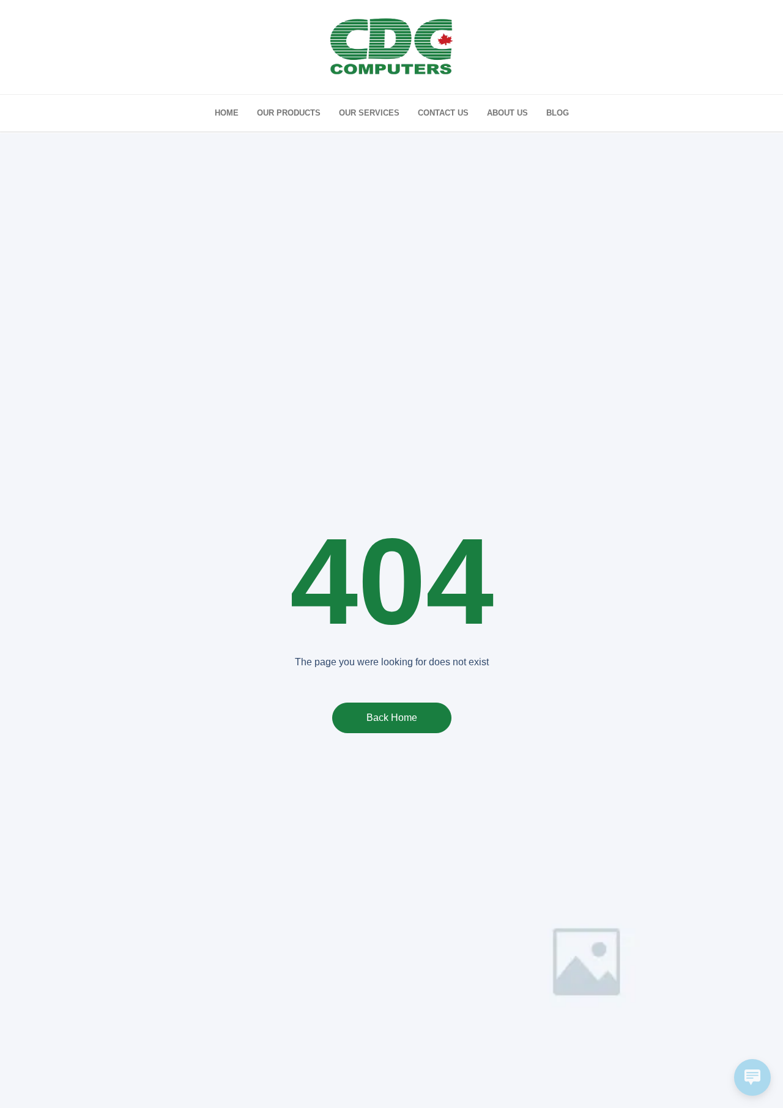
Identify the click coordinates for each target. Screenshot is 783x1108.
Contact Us (443, 112)
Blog (557, 112)
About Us (507, 112)
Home (227, 112)
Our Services (369, 112)
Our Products (289, 112)
